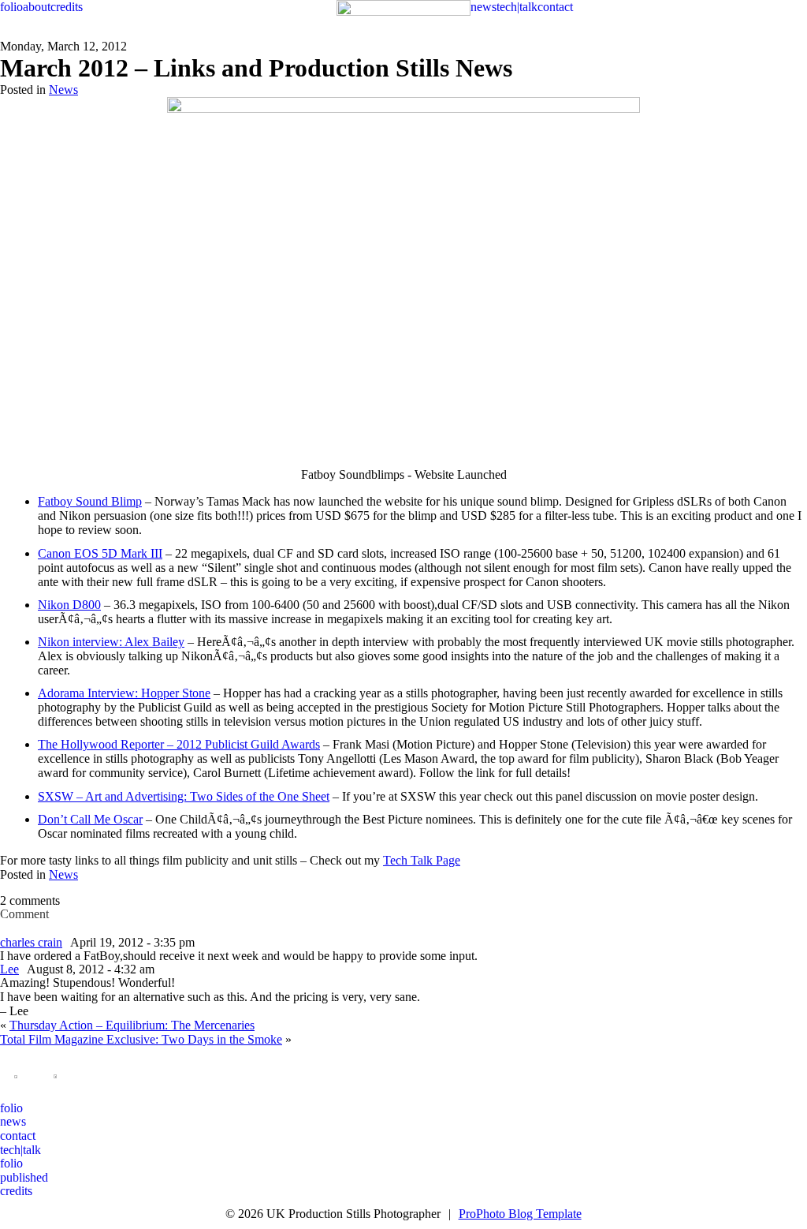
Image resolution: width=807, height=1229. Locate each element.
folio (11, 6)
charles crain (31, 942)
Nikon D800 (69, 604)
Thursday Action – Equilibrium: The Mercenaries (132, 1025)
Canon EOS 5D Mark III (100, 553)
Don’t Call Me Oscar (90, 819)
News (63, 89)
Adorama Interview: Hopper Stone (124, 693)
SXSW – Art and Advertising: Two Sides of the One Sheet (183, 796)
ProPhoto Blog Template (520, 1213)
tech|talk (516, 6)
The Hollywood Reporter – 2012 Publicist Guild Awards (179, 744)
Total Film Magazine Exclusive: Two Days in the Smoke (141, 1039)
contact (555, 6)
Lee (9, 969)
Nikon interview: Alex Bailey (111, 641)
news (483, 6)
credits (66, 6)
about (36, 6)
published (24, 1177)
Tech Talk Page (421, 860)
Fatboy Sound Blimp (90, 501)
